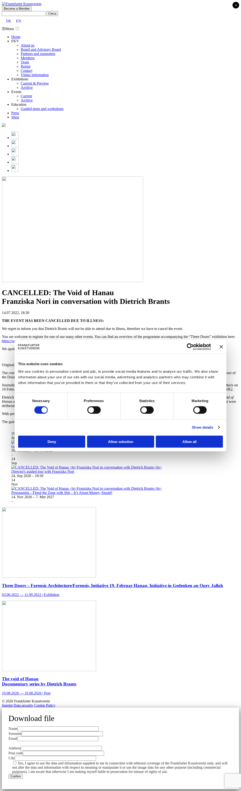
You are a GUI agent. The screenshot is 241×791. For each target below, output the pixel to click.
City (11, 758)
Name (12, 729)
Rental (25, 66)
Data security (23, 705)
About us (27, 45)
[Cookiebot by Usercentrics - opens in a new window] (190, 346)
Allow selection (120, 441)
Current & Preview (35, 83)
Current (26, 96)
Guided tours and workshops (42, 109)
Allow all (189, 441)
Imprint (7, 705)
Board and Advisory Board (41, 49)
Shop (15, 117)
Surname (15, 734)
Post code (15, 753)
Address (14, 748)
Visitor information (35, 75)
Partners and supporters (38, 54)
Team (25, 62)
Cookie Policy (44, 705)
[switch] (94, 410)
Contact (26, 71)
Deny (52, 441)
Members (28, 58)
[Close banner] (221, 347)
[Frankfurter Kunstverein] (21, 4)
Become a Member (17, 8)
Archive (27, 88)
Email (12, 738)
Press (15, 113)
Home (15, 37)
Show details (202, 427)
